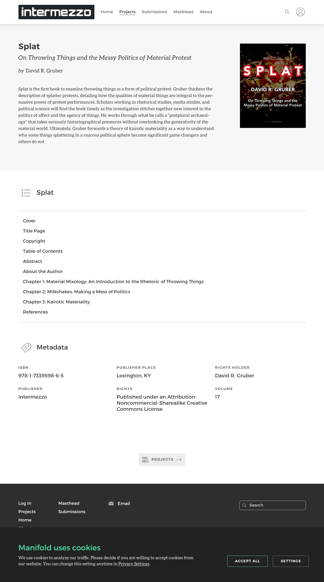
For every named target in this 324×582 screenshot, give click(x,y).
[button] (24, 503)
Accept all (247, 561)
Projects (127, 11)
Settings (291, 561)
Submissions (154, 11)
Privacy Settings (134, 563)
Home (107, 11)
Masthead (184, 11)
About (206, 11)
